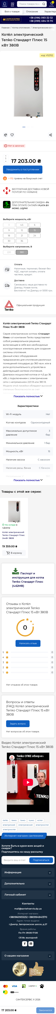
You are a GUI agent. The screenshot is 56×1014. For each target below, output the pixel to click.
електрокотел (42, 825)
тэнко (22, 820)
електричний (9, 825)
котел (40, 820)
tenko (5, 820)
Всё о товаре (12, 11)
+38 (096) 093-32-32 (41, 17)
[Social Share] (50, 134)
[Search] (43, 4)
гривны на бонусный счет (25, 178)
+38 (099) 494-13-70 (41, 21)
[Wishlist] (12, 134)
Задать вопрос (18, 723)
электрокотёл (9, 829)
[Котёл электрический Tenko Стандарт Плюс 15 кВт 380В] (28, 91)
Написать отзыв (28, 643)
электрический (25, 825)
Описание (32, 11)
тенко (14, 820)
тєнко (31, 820)
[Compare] (5, 134)
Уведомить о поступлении (22, 169)
